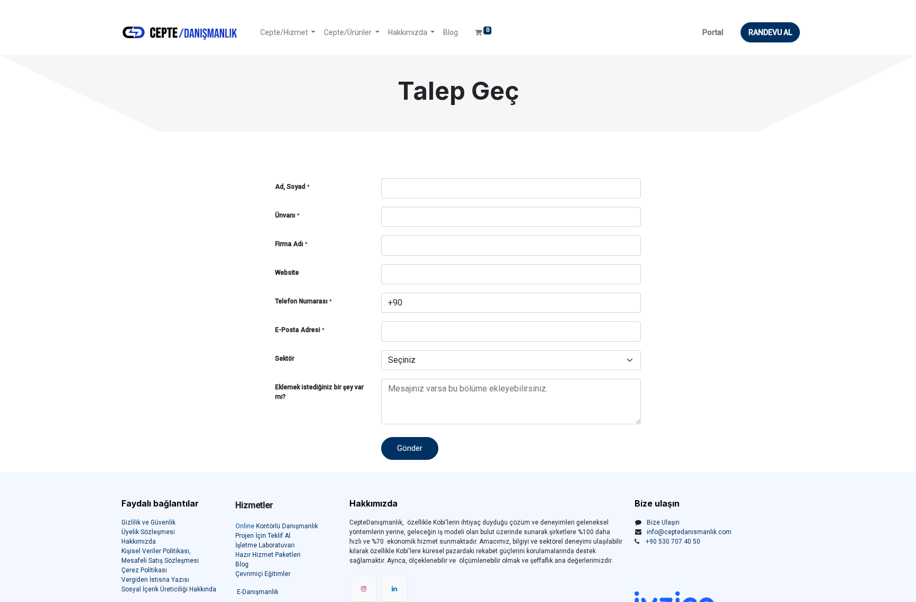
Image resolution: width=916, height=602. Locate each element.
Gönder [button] (409, 448)
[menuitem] (450, 32)
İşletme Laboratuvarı (265, 545)
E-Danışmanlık (257, 592)
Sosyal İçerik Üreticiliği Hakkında (168, 589)
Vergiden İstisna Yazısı (155, 579)
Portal (713, 32)
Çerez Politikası (144, 570)
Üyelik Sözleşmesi (148, 532)
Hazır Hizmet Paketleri (268, 555)
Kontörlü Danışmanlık (276, 526)
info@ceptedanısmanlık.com (689, 532)
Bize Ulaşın (663, 522)
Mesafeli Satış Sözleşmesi (160, 560)
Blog (242, 564)
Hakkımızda (138, 541)
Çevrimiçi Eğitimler (262, 574)
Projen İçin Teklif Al (262, 535)
